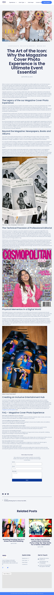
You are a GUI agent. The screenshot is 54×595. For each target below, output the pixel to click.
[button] (3, 494)
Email (13, 466)
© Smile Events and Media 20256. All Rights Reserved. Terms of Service (27, 593)
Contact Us (38, 2)
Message (14, 471)
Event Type (21, 2)
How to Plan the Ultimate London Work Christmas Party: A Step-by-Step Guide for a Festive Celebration (40, 542)
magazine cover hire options (8, 409)
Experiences (12, 2)
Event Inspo (31, 2)
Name (13, 462)
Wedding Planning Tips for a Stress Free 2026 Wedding (13, 540)
